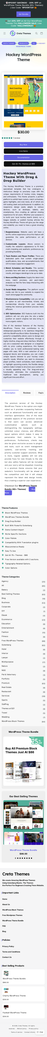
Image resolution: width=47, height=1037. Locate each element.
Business (6, 602)
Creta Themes (22, 1026)
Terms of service (16, 1032)
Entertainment (8, 628)
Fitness (5, 636)
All (34, 43)
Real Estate (7, 687)
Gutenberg (6, 645)
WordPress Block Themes (13, 721)
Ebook (4, 615)
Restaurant (6, 691)
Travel (4, 713)
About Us (6, 904)
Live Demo (23, 151)
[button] (4, 33)
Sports (5, 700)
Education (6, 624)
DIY (3, 611)
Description (10, 393)
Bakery (5, 590)
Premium (5, 683)
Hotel (4, 649)
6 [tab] (27, 859)
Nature (5, 666)
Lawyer (5, 657)
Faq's (41, 393)
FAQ (4, 926)
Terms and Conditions (11, 952)
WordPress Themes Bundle (17, 517)
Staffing (5, 704)
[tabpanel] (23, 828)
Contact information (31, 1032)
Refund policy (22, 1028)
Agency (5, 581)
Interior (5, 653)
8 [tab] (32, 859)
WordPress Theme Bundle (23, 850)
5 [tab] (25, 859)
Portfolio (5, 679)
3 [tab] (21, 859)
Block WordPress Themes (16, 513)
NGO (4, 670)
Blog (4, 598)
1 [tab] (16, 859)
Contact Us (7, 957)
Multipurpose (7, 662)
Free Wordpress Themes (12, 915)
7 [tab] (30, 859)
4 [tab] (23, 859)
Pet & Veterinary (9, 674)
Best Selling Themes (11, 594)
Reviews (27, 393)
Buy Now (23, 145)
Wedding (5, 717)
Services (5, 696)
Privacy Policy (8, 946)
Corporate (6, 607)
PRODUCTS (23, 43)
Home (4, 899)
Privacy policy (33, 1028)
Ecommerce (7, 619)
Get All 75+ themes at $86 (23, 164)
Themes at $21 (8, 708)
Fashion (5, 632)
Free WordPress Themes (13, 640)
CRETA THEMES (8, 43)
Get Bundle (23, 14)
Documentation (23, 157)
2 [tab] (18, 859)
